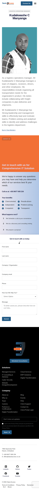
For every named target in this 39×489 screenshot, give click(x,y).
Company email (7, 274)
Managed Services (8, 372)
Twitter (29, 469)
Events (22, 398)
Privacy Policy (20, 485)
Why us (4, 398)
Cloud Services (25, 372)
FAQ (22, 401)
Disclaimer (30, 485)
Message (5, 302)
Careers (5, 404)
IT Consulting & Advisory (7, 376)
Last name (5, 256)
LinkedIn (5, 469)
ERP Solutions (25, 375)
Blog (22, 395)
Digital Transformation (28, 378)
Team (4, 401)
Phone (4, 283)
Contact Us (24, 407)
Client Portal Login (27, 410)
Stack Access (11, 482)
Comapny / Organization (9, 265)
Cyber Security (7, 380)
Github (17, 469)
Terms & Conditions (8, 485)
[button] (35, 3)
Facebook (6, 476)
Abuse (10, 487)
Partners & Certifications (6, 408)
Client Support (25, 404)
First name (5, 247)
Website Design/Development (9, 384)
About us (5, 395)
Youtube (17, 476)
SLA (4, 487)
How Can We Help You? (9, 293)
